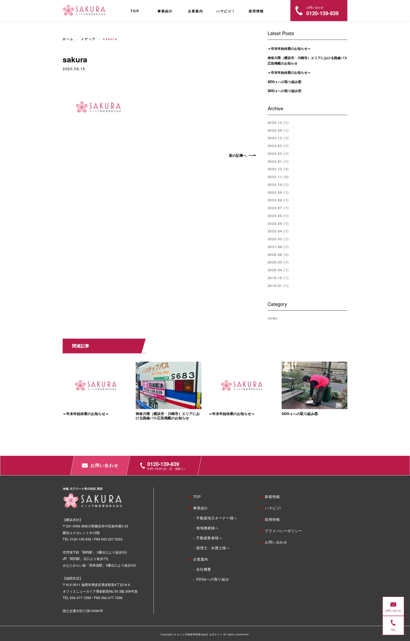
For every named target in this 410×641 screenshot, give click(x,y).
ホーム (68, 39)
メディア (88, 39)
